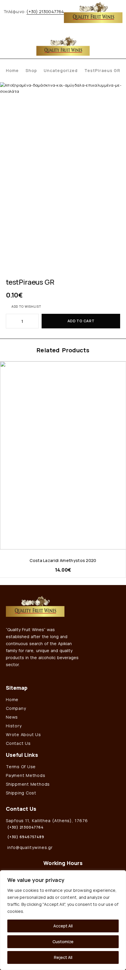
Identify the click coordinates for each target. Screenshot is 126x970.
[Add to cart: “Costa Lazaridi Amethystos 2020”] (121, 543)
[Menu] (9, 45)
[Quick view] (5, 375)
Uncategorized (61, 70)
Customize (63, 941)
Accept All (63, 926)
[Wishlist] (110, 45)
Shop (31, 70)
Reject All (63, 957)
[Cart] (118, 45)
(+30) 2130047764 (45, 11)
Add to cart (81, 320)
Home (12, 70)
